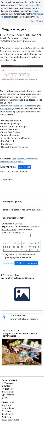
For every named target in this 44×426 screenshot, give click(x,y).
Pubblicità (6, 417)
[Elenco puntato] (14, 247)
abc (15, 243)
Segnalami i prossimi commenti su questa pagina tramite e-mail (20, 256)
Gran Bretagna (18, 158)
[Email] (26, 247)
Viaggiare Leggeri (14, 29)
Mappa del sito (8, 408)
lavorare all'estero (8, 161)
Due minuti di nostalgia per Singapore (17, 278)
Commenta (23, 167)
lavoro (21, 161)
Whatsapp (8, 383)
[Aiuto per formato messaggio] (37, 250)
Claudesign (17, 420)
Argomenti (6, 405)
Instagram (8, 391)
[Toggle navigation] (39, 29)
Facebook (8, 388)
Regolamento (8, 414)
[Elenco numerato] (18, 247)
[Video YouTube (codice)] (9, 247)
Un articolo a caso (18, 315)
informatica (31, 158)
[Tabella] (22, 247)
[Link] (30, 247)
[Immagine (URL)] (5, 247)
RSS (5, 397)
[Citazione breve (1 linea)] (38, 243)
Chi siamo (6, 411)
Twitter (7, 386)
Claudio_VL (17, 41)
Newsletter (9, 394)
